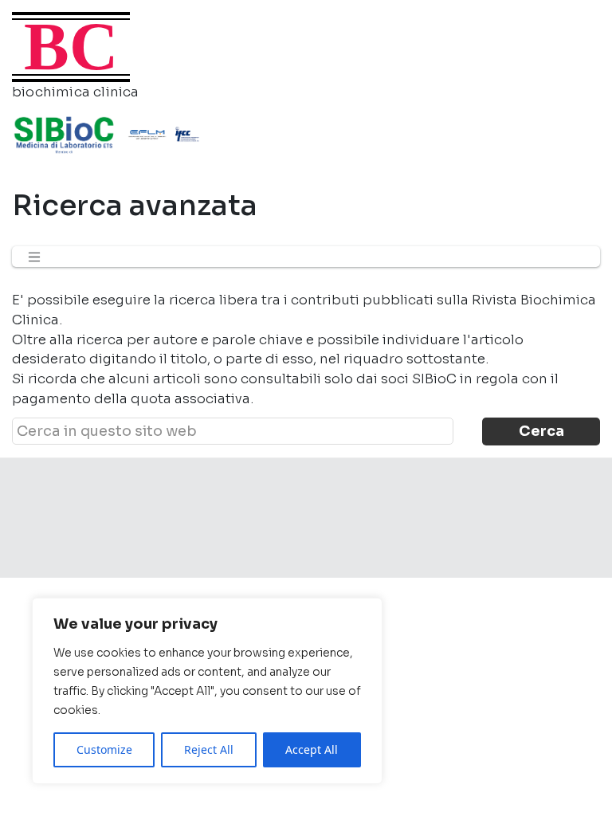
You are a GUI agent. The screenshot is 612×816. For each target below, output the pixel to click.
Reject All (208, 749)
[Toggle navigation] (34, 256)
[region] (207, 691)
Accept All (311, 749)
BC (71, 47)
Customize (104, 749)
